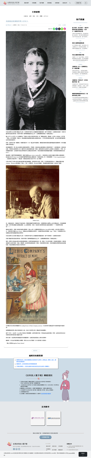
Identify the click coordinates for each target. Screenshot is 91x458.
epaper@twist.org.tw (73, 449)
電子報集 (54, 449)
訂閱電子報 (78, 2)
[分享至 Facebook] (56, 29)
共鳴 (41, 16)
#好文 (59, 25)
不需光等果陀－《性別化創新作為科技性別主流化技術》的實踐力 (32, 366)
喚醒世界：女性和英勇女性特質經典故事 (26, 364)
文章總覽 (60, 446)
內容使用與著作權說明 (46, 393)
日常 (37, 16)
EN (85, 2)
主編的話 (26, 16)
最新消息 (54, 446)
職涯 (34, 16)
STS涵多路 (38, 340)
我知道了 (82, 454)
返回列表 (35, 350)
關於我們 (48, 446)
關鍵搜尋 (60, 449)
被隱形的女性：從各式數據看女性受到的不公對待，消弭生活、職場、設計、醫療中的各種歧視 (36, 360)
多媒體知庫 (48, 450)
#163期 (64, 25)
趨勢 (30, 16)
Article (46, 16)
